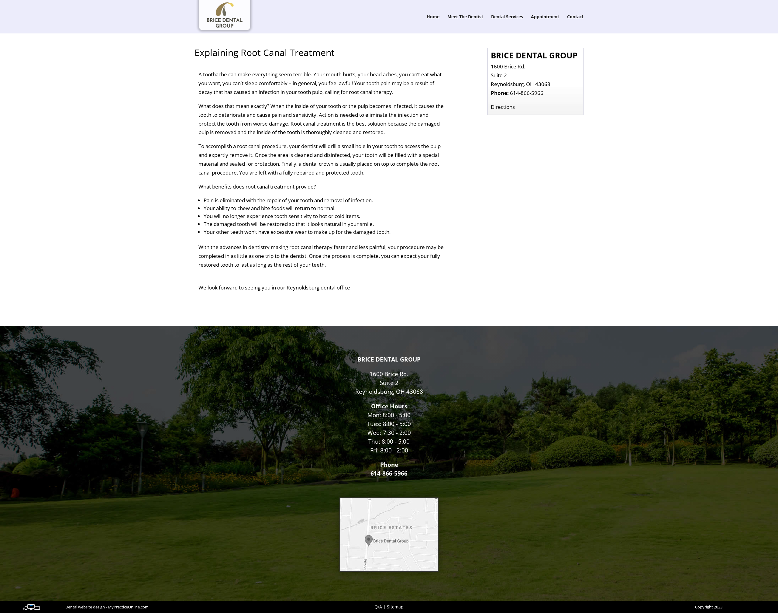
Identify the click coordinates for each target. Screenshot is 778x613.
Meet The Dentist (465, 17)
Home (433, 17)
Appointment (545, 17)
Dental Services (507, 17)
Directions (503, 106)
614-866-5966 (526, 92)
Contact (575, 17)
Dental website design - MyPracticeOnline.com (107, 607)
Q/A (378, 607)
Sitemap (395, 607)
